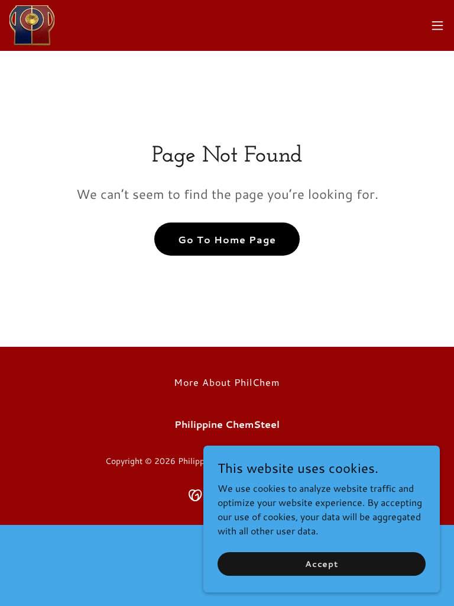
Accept (321, 563)
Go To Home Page (227, 239)
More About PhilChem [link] (227, 382)
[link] (31, 25)
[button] (437, 25)
